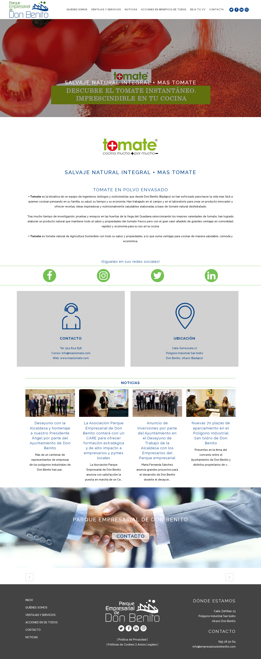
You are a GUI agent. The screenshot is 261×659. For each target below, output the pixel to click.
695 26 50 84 (227, 641)
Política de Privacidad (132, 639)
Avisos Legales (147, 644)
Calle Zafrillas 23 (225, 611)
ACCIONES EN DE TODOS (41, 622)
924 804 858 (73, 348)
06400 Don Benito (224, 621)
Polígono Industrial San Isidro (217, 616)
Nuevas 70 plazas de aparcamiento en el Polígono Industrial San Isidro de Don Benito (211, 433)
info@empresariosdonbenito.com (214, 646)
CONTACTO (131, 536)
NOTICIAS (31, 637)
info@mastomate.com (76, 353)
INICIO (29, 600)
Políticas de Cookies (121, 644)
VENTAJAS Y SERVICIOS (40, 614)
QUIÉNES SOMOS (36, 607)
